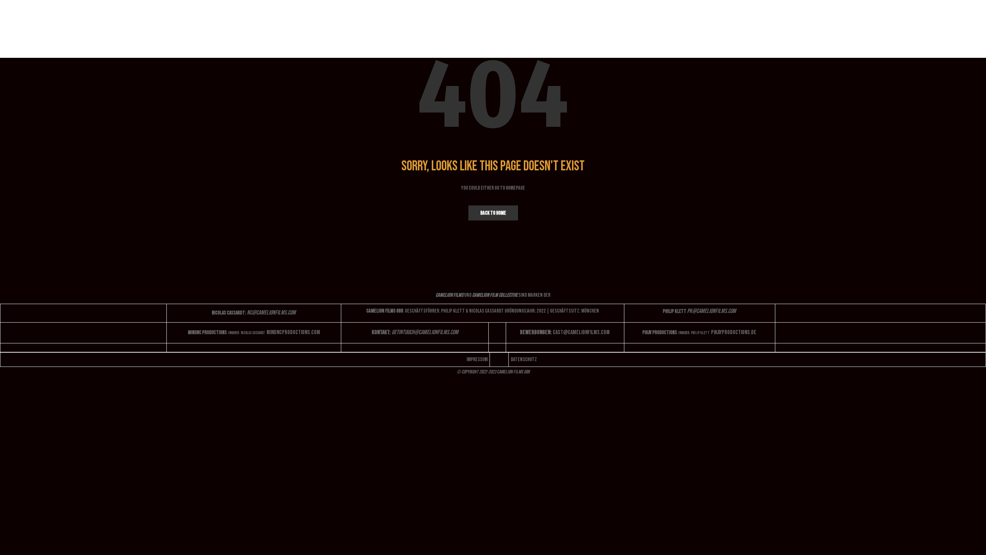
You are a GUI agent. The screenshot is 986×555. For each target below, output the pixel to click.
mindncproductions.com (293, 332)
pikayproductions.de (733, 332)
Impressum (477, 359)
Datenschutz (524, 359)
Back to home (493, 213)
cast (581, 332)
